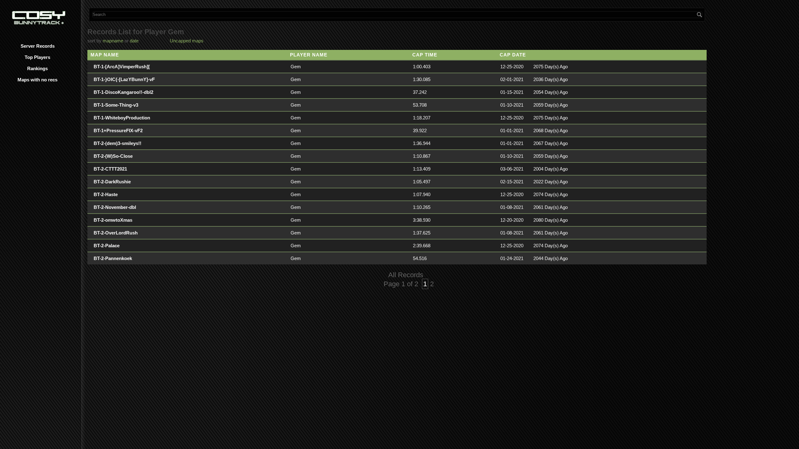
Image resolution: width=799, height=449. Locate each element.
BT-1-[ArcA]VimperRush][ (122, 66)
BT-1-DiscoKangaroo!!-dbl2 (123, 92)
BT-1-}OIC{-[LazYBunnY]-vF (124, 79)
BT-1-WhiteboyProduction (122, 117)
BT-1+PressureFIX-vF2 (118, 130)
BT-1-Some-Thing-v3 (116, 105)
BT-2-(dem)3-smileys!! (117, 143)
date (134, 40)
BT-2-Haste (106, 194)
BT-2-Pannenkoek (113, 258)
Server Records (38, 46)
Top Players (37, 57)
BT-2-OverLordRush (116, 232)
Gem (296, 66)
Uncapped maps (186, 40)
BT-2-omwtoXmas (113, 220)
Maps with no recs (37, 79)
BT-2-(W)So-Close (113, 156)
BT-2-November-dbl (115, 207)
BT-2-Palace (107, 245)
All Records (405, 275)
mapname (113, 40)
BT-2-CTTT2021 (110, 168)
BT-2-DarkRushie (112, 181)
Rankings (37, 68)
